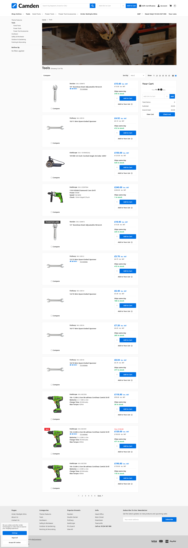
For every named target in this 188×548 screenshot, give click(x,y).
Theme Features (17, 20)
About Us (15, 517)
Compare (46, 75)
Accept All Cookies (15, 542)
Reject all (15, 538)
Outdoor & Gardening (19, 39)
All (169, 75)
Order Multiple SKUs (88, 14)
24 (157, 75)
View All (70, 529)
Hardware (15, 34)
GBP (139, 14)
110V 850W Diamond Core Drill (83, 190)
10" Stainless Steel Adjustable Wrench (86, 87)
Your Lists (172, 14)
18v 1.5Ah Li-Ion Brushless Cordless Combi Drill (89, 397)
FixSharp (70, 520)
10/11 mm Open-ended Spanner (83, 121)
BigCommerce (36, 539)
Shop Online (17, 14)
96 (166, 75)
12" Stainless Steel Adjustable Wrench (86, 225)
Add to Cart (131, 6)
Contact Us (15, 520)
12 (154, 75)
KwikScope (71, 523)
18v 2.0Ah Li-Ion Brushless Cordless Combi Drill (89, 432)
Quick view (55, 94)
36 (160, 75)
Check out (167, 114)
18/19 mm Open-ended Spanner (83, 363)
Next (99, 496)
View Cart (150, 114)
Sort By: (125, 75)
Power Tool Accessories (67, 14)
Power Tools (49, 14)
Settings (14, 533)
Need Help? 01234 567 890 (155, 14)
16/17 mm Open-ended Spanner (83, 328)
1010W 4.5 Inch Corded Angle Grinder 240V (88, 156)
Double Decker (72, 517)
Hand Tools (36, 14)
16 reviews (84, 89)
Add (172, 96)
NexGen (70, 514)
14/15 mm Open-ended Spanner (83, 294)
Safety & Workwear (18, 37)
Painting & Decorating (19, 42)
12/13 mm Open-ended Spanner (83, 259)
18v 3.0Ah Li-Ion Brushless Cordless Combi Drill (89, 466)
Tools (28, 14)
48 (163, 75)
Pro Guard (71, 526)
